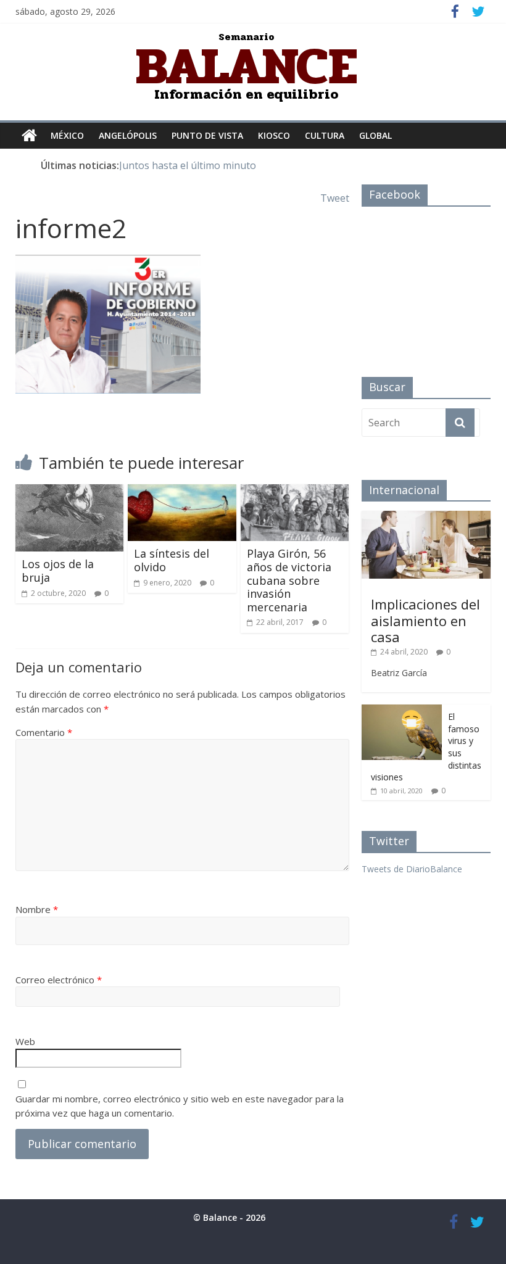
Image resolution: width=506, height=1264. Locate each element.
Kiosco (274, 135)
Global (375, 135)
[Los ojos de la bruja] (69, 491)
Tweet (334, 198)
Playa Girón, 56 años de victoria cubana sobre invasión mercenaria (289, 580)
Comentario (43, 732)
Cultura (324, 135)
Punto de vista (207, 135)
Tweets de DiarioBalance (412, 869)
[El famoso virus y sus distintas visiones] (402, 711)
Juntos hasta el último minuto (187, 165)
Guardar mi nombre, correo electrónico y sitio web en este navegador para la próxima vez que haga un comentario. (179, 1106)
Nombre (36, 909)
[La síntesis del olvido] (182, 491)
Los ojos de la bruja (58, 570)
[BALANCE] (29, 136)
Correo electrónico (58, 979)
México (67, 135)
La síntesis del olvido (171, 560)
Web (25, 1041)
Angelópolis (128, 135)
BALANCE (246, 66)
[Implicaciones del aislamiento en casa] (426, 517)
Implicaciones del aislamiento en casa (425, 620)
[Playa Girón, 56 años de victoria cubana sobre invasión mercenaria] (295, 491)
